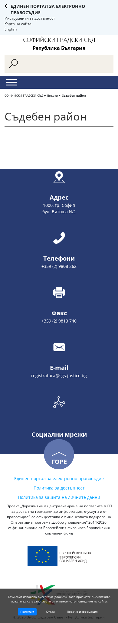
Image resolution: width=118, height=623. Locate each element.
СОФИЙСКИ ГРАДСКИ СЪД (24, 95)
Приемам (27, 611)
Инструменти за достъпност (30, 18)
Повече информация (82, 611)
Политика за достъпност (59, 488)
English (11, 29)
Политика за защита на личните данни (59, 497)
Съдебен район (74, 95)
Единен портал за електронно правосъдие (59, 478)
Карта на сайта (18, 23)
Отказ (50, 611)
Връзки (52, 95)
